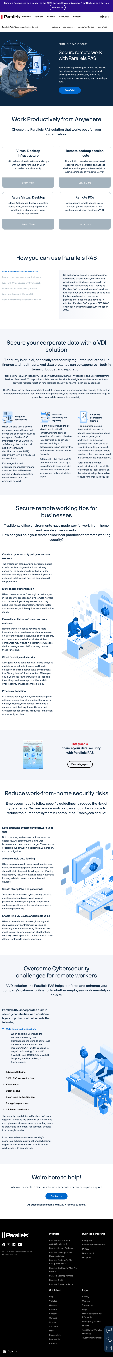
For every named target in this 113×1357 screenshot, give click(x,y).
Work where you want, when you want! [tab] (20, 289)
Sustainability (55, 1335)
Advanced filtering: (16, 1072)
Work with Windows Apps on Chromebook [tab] (21, 283)
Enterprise (87, 1240)
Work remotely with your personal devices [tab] (21, 300)
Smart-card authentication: (21, 1097)
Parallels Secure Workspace (62, 1248)
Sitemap (53, 1322)
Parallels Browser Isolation (61, 1284)
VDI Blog (53, 1301)
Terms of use (88, 1305)
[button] (28, 17)
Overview (56, 27)
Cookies (86, 1301)
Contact (53, 1318)
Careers (53, 1344)
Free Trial (70, 90)
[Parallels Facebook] (3, 1244)
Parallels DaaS (56, 1280)
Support (53, 1314)
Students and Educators (93, 1245)
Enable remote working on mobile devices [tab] (21, 277)
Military (85, 1249)
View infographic (80, 764)
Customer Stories (86, 27)
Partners (53, 1310)
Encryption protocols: (18, 1103)
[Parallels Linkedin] (14, 1244)
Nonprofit (86, 1257)
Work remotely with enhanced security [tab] (20, 272)
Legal (84, 1310)
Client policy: (13, 1091)
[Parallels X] (8, 1244)
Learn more (57, 7)
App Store (53, 1327)
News (51, 1331)
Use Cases (68, 27)
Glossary (53, 1305)
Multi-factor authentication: (21, 1029)
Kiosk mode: (13, 1084)
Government (88, 1253)
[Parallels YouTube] (20, 1244)
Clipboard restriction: (18, 1109)
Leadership (54, 1339)
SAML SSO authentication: (20, 1078)
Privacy (85, 1297)
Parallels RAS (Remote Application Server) (20, 27)
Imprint (85, 1326)
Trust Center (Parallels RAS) (94, 1338)
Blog (51, 1297)
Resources (102, 27)
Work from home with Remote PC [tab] (17, 294)
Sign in (106, 17)
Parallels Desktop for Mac (61, 1276)
